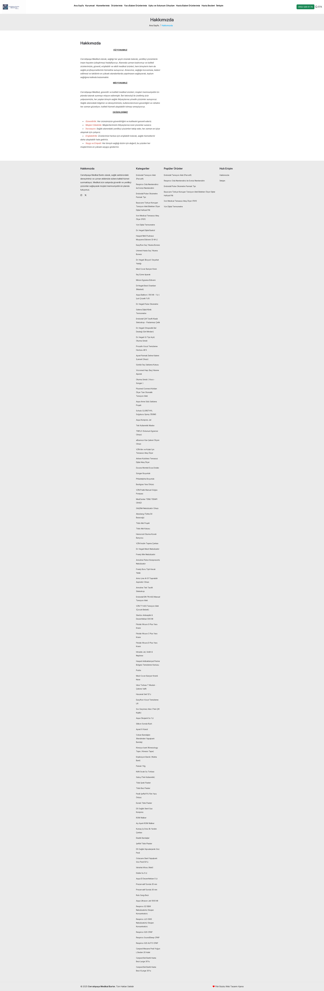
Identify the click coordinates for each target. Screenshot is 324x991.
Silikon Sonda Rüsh (144, 724)
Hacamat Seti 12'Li (143, 694)
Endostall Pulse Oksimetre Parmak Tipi (180, 186)
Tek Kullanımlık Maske (145, 425)
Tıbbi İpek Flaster (143, 783)
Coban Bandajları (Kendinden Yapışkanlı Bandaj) (145, 738)
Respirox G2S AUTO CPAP (147, 943)
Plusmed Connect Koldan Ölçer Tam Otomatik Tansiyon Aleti (146, 392)
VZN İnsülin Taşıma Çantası (147, 543)
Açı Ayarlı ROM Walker (145, 823)
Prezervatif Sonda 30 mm (146, 890)
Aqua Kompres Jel (143, 420)
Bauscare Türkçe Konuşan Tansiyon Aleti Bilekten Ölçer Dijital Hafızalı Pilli (148, 206)
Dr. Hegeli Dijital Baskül (145, 230)
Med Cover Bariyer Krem (146, 269)
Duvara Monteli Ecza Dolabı (147, 468)
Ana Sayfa (79, 5)
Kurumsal (90, 5)
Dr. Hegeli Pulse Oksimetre (147, 304)
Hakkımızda (224, 175)
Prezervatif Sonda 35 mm (146, 884)
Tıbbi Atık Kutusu (143, 528)
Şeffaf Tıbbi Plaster (144, 843)
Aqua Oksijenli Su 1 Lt (145, 718)
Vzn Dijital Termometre (145, 225)
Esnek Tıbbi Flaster (144, 803)
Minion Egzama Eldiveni (146, 280)
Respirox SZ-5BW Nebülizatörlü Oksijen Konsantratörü (145, 910)
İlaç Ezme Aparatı (143, 274)
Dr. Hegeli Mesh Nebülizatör (147, 549)
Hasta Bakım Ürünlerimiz (188, 5)
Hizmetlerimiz (103, 5)
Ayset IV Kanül (142, 729)
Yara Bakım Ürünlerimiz (135, 5)
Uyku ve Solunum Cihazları (161, 5)
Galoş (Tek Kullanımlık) (145, 777)
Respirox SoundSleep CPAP (147, 937)
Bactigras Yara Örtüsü (145, 484)
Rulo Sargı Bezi (142, 895)
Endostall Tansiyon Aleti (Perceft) (178, 175)
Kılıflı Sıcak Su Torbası (145, 772)
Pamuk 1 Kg (140, 766)
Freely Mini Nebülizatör (145, 554)
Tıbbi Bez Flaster (143, 788)
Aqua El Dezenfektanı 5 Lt (146, 879)
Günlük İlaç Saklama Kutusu (147, 365)
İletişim (219, 5)
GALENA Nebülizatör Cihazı (147, 508)
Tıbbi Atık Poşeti (143, 523)
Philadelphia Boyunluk (145, 479)
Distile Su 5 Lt (141, 873)
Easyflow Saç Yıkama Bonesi (148, 245)
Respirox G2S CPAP (144, 932)
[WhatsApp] (321, 6)
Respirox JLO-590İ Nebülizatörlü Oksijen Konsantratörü (145, 923)
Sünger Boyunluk (143, 473)
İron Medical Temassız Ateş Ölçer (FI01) (180, 201)
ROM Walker (141, 818)
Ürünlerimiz (117, 5)
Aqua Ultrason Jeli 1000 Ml (147, 901)
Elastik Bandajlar (142, 838)
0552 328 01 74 (305, 7)
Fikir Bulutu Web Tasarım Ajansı (229, 986)
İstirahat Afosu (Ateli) (144, 867)
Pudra (138, 670)
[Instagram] (319, 6)
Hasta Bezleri (208, 5)
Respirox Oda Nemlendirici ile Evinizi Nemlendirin (184, 181)
